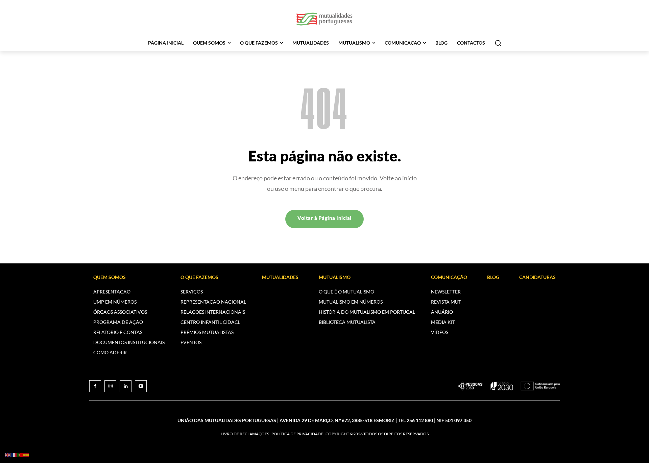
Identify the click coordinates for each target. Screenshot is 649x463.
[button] (498, 43)
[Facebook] (95, 386)
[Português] (20, 454)
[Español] (26, 454)
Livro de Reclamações (245, 433)
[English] (8, 454)
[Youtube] (141, 386)
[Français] (14, 454)
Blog (493, 277)
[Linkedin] (125, 386)
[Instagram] (110, 386)
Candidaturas (537, 277)
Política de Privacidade (297, 433)
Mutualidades (280, 277)
